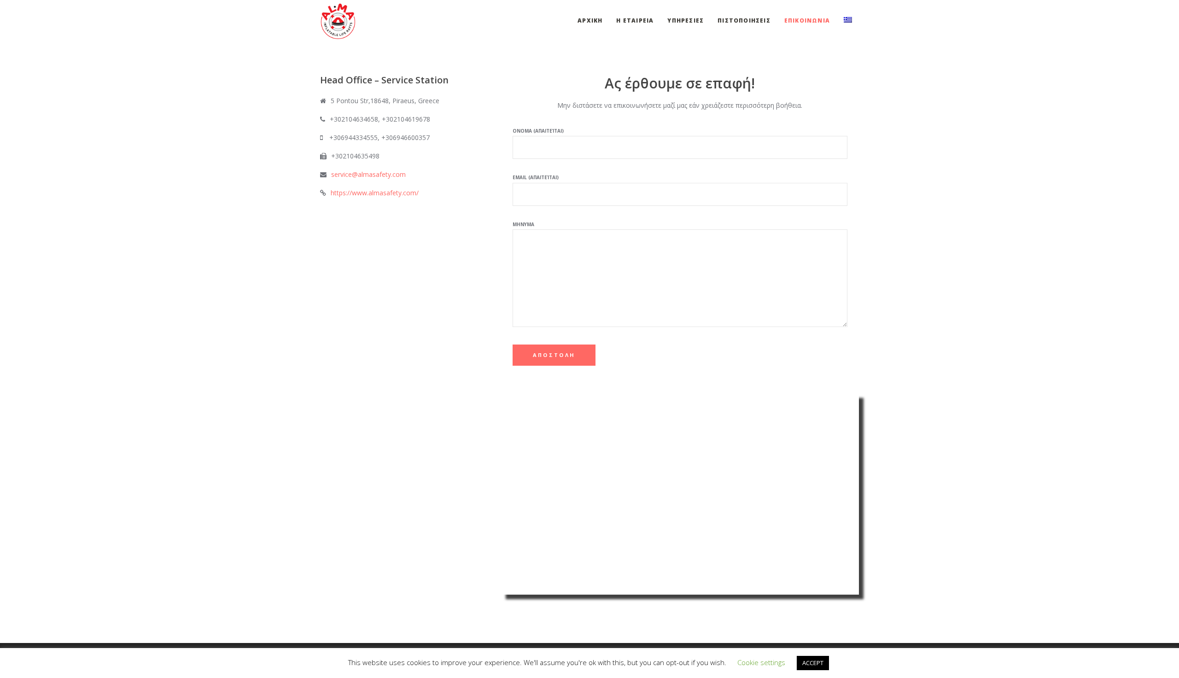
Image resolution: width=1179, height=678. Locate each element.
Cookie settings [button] (761, 662)
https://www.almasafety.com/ (375, 192)
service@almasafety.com (368, 174)
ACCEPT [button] (812, 663)
